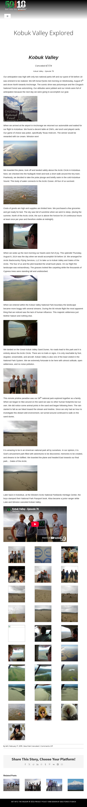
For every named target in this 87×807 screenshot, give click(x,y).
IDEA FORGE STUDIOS (68, 802)
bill (7, 746)
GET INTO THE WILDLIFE (19, 802)
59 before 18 (76, 77)
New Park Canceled (31, 746)
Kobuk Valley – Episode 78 (43, 71)
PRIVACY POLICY (41, 802)
